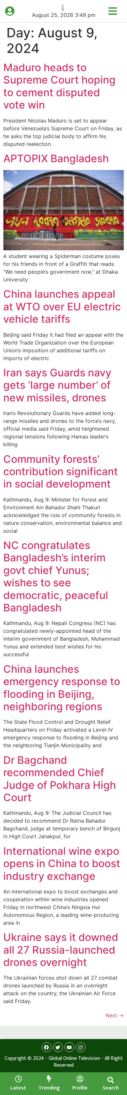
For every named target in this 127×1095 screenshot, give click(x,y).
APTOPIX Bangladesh (56, 158)
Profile (80, 1088)
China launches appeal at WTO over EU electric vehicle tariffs (62, 306)
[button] (110, 1079)
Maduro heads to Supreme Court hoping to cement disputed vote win (59, 86)
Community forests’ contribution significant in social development (60, 471)
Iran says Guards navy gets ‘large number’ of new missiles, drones (57, 385)
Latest (18, 1088)
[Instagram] (81, 1047)
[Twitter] (58, 1047)
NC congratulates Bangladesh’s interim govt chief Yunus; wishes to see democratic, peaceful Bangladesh (55, 576)
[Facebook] (46, 1047)
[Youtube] (69, 1047)
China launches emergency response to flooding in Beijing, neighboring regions (61, 688)
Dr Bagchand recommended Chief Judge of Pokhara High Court (59, 779)
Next (115, 1015)
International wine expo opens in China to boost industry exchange (61, 863)
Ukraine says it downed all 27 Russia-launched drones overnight (60, 950)
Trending (49, 1088)
